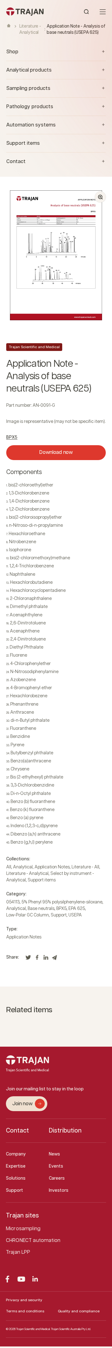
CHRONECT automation (33, 1240)
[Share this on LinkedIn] (46, 959)
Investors (58, 1190)
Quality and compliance (79, 1311)
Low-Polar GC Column (27, 915)
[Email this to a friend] (54, 959)
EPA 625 (76, 909)
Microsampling (23, 1228)
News (54, 1154)
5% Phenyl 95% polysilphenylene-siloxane (61, 902)
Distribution (65, 1131)
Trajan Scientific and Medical (34, 347)
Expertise (16, 1166)
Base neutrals (41, 909)
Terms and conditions (25, 1311)
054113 (13, 902)
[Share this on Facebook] (37, 959)
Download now (55, 452)
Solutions (16, 1178)
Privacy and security (24, 1300)
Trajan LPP (18, 1252)
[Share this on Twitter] (28, 959)
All (8, 867)
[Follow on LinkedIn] (35, 1279)
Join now (22, 1103)
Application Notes (52, 867)
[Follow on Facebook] (7, 1279)
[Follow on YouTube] (21, 1279)
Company (16, 1154)
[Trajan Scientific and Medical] (31, 11)
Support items (42, 880)
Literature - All (85, 867)
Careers (57, 1178)
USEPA (75, 915)
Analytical (23, 867)
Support (59, 915)
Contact (17, 1131)
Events (56, 1166)
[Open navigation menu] (103, 12)
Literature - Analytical (27, 873)
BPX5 (11, 437)
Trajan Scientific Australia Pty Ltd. (71, 1329)
